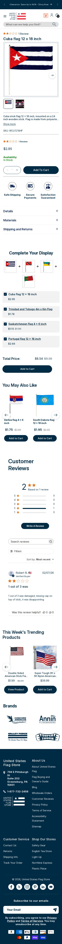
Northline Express (42, 862)
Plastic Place (39, 868)
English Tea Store (42, 851)
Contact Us (9, 845)
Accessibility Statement (39, 818)
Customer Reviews (43, 798)
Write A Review (35, 526)
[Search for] (54, 24)
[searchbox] (28, 541)
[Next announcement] (57, 4)
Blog (34, 787)
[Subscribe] (55, 910)
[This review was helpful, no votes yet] (44, 612)
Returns (7, 851)
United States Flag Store (36, 879)
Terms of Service (41, 810)
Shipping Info (10, 857)
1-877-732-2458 (17, 791)
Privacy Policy (40, 804)
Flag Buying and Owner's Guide (41, 779)
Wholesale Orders (42, 793)
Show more (9, 124)
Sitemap (36, 826)
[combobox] (27, 24)
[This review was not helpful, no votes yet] (50, 612)
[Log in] (51, 16)
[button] (5, 16)
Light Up (37, 857)
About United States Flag (44, 769)
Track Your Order (12, 862)
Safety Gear (38, 845)
